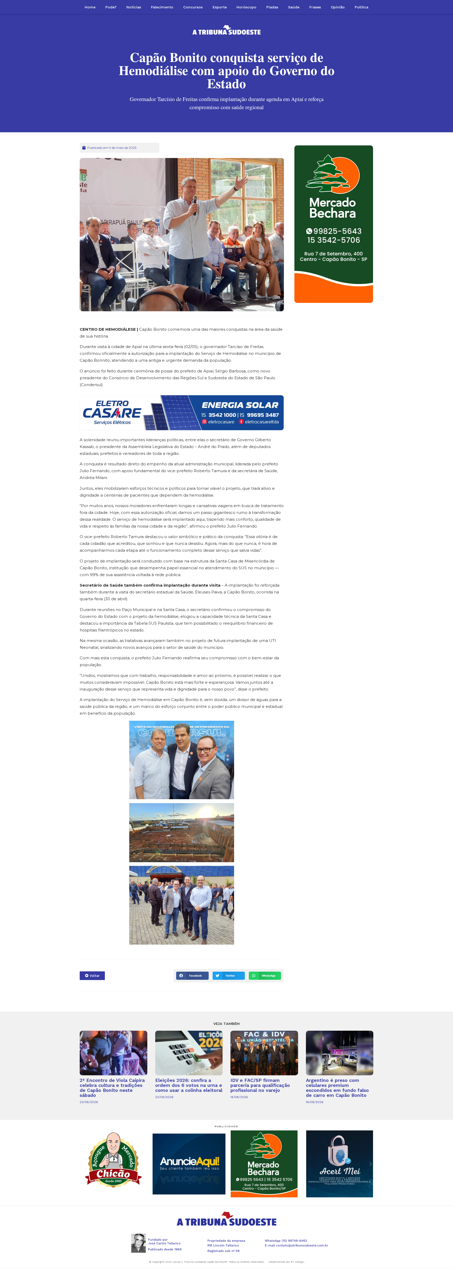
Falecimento (162, 7)
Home (90, 7)
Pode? (110, 7)
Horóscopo (246, 7)
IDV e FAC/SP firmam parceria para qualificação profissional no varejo (260, 1085)
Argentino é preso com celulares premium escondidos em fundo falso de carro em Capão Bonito (337, 1087)
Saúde (293, 7)
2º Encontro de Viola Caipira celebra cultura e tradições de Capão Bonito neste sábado (112, 1087)
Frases (315, 7)
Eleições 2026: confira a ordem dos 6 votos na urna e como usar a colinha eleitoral (188, 1085)
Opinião (338, 7)
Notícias (133, 7)
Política (361, 7)
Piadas (272, 7)
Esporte (220, 7)
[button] (192, 976)
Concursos (193, 7)
